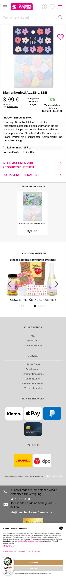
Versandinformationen (33, 374)
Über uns (44, 7)
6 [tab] (39, 306)
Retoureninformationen (33, 383)
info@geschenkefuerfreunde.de (31, 512)
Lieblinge (52, 7)
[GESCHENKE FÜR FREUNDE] (22, 6)
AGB (33, 336)
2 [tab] (22, 306)
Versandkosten (12, 107)
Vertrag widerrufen (33, 388)
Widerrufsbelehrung (33, 345)
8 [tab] (48, 306)
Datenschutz (33, 341)
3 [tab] (27, 306)
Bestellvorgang (33, 369)
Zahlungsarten (33, 379)
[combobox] (33, 17)
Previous (9, 284)
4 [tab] (31, 306)
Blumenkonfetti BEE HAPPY (32, 223)
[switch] (8, 572)
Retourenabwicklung (53, 476)
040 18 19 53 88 (20, 499)
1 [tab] (18, 306)
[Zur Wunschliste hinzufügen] (60, 36)
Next (56, 284)
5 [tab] (35, 306)
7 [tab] (43, 306)
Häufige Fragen (33, 364)
